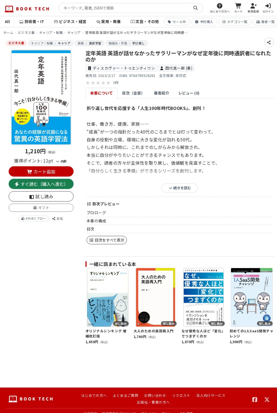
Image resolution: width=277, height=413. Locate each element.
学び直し (138, 43)
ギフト (43, 207)
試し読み (43, 196)
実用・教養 (111, 21)
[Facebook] (255, 399)
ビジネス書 (26, 32)
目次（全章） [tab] (133, 93)
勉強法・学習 (118, 43)
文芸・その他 (147, 21)
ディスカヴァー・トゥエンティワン (124, 68)
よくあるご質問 (125, 395)
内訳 (63, 161)
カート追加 (43, 171)
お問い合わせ (155, 395)
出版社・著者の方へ (153, 402)
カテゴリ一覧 (237, 21)
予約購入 (206, 21)
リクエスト (181, 395)
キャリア (74, 32)
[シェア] (269, 42)
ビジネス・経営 (72, 21)
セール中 (179, 21)
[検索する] (196, 8)
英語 (81, 43)
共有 (59, 218)
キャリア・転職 (51, 32)
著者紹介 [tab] (161, 93)
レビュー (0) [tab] (188, 93)
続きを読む (182, 187)
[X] (267, 399)
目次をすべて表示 (109, 240)
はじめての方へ (94, 395)
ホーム (8, 32)
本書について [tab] (101, 93)
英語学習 (95, 43)
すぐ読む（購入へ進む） (43, 184)
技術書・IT (34, 21)
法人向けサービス (211, 395)
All (7, 21)
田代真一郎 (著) (178, 68)
